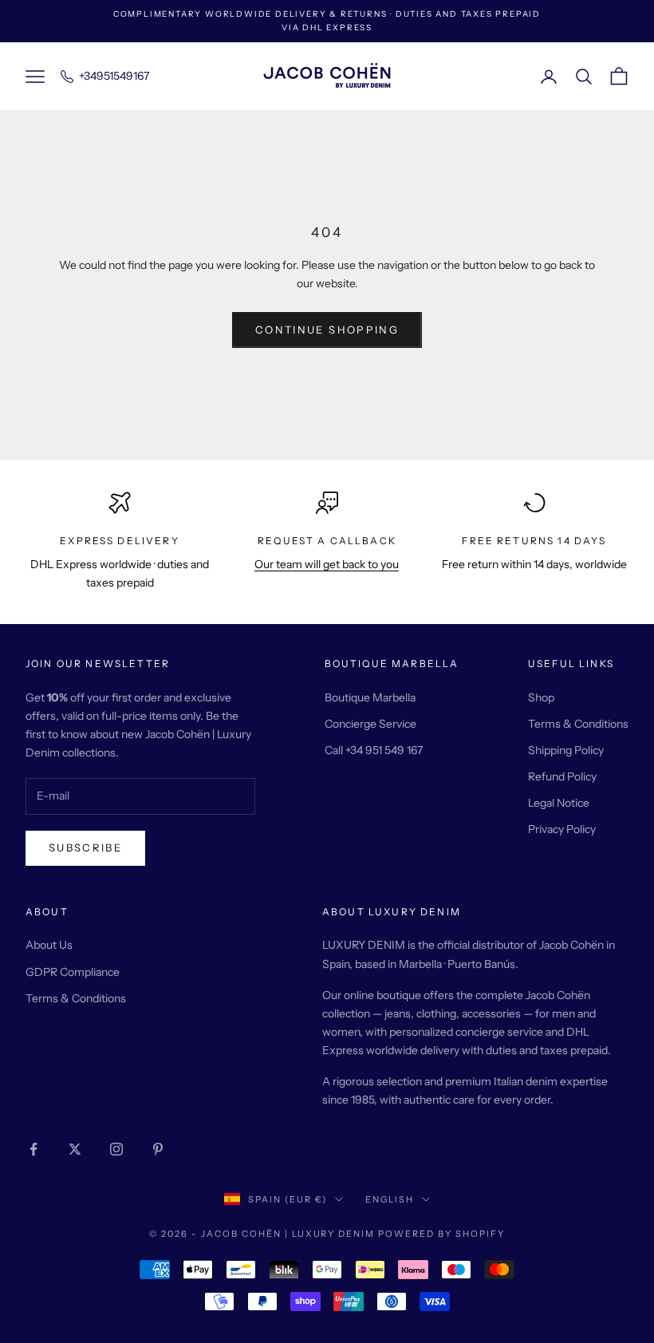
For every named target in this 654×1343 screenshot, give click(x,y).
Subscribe (85, 847)
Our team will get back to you (326, 564)
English (389, 1199)
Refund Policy (562, 776)
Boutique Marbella (370, 697)
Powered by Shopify (441, 1233)
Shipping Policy (566, 750)
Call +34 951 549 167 (374, 750)
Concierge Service (370, 724)
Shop (541, 697)
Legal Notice (558, 803)
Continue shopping (327, 329)
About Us (49, 945)
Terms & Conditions (578, 724)
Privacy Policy (562, 829)
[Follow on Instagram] (116, 1149)
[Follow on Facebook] (33, 1149)
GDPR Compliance (73, 972)
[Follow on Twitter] (75, 1149)
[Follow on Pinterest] (158, 1149)
